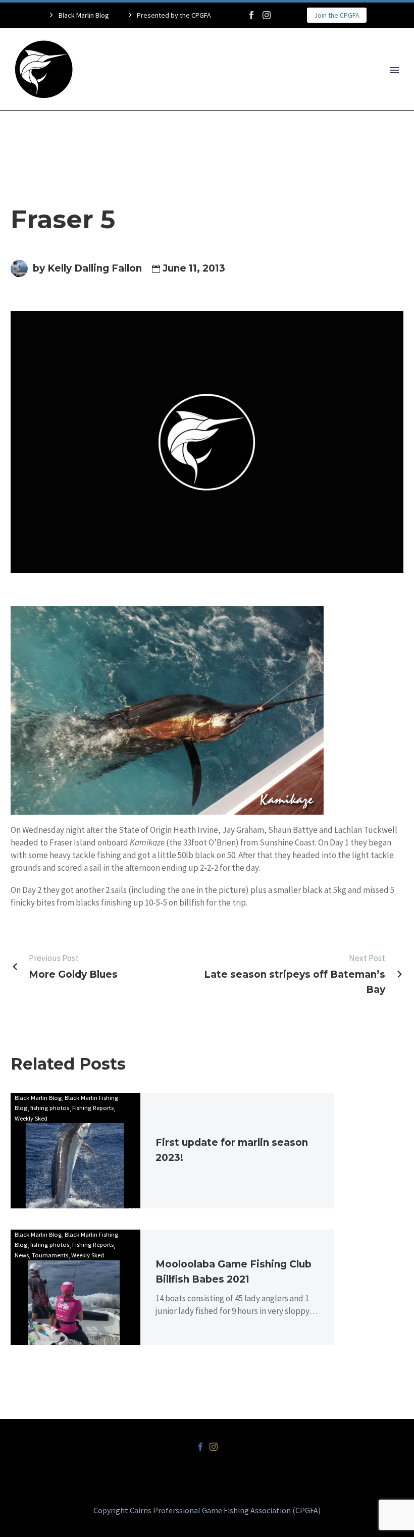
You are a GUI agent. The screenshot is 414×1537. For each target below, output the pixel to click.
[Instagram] (266, 15)
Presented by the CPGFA (174, 15)
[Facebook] (251, 15)
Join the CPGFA (336, 15)
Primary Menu (394, 70)
